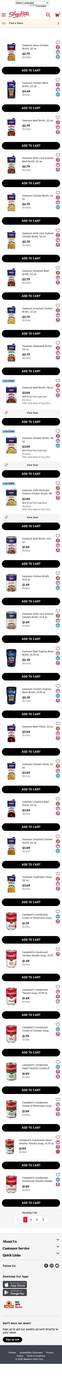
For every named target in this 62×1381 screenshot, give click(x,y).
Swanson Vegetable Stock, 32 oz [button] (37, 879)
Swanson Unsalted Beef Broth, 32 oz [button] (36, 273)
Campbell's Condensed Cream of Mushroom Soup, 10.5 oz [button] (37, 916)
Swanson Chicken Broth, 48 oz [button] (37, 440)
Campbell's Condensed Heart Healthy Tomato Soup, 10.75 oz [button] (36, 1142)
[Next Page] (44, 1219)
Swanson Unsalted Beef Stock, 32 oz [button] (36, 803)
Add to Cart (31, 70)
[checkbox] (58, 42)
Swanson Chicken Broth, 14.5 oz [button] (36, 578)
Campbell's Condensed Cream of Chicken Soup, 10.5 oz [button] (36, 1029)
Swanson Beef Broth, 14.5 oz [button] (36, 540)
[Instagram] (52, 1266)
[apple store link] (15, 1287)
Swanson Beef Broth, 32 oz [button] (37, 120)
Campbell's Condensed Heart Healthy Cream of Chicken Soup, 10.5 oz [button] (36, 1067)
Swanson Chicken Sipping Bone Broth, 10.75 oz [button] (36, 691)
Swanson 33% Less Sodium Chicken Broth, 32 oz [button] (37, 235)
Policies (12, 1352)
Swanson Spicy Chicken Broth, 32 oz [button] (36, 47)
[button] (48, 15)
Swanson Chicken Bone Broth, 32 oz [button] (36, 85)
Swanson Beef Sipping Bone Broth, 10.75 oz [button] (38, 653)
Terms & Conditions (36, 1356)
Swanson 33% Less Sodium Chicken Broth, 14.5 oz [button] (37, 615)
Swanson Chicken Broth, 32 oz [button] (37, 197)
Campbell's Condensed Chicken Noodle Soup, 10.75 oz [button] (37, 954)
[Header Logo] (18, 15)
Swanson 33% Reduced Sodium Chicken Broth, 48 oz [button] (37, 492)
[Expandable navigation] (3, 15)
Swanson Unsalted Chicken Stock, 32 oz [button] (37, 841)
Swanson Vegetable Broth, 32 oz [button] (37, 348)
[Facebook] (46, 1266)
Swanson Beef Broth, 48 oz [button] (37, 387)
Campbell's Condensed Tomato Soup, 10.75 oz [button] (36, 991)
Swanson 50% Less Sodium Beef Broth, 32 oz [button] (37, 160)
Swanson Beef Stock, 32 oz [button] (37, 726)
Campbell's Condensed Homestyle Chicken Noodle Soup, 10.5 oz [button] (37, 1179)
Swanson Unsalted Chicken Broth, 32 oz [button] (37, 310)
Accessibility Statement (31, 1352)
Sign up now (12, 1339)
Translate (40, 6)
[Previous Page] (18, 1219)
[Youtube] (57, 1266)
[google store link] (15, 1295)
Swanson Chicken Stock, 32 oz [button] (37, 766)
